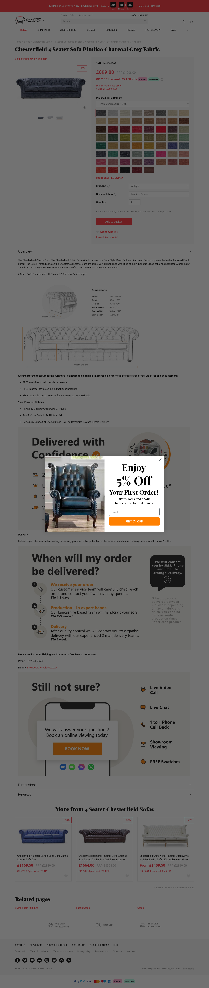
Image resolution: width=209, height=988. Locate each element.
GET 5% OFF (134, 521)
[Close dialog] (160, 459)
